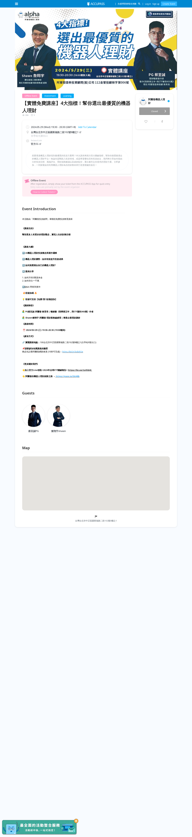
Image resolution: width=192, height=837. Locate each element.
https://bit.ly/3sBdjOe (72, 351)
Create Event (169, 3)
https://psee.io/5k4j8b (68, 376)
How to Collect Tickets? (44, 192)
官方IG (34, 144)
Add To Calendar (87, 127)
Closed (154, 111)
